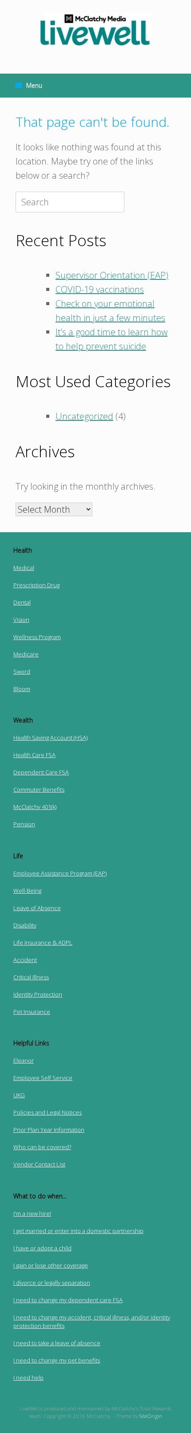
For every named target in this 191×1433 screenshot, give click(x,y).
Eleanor (23, 1060)
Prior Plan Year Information (48, 1130)
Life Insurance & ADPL (42, 942)
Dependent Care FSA (41, 772)
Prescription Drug (36, 585)
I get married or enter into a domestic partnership (78, 1231)
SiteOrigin (150, 1416)
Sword (21, 671)
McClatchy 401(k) (34, 807)
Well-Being (27, 891)
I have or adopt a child (42, 1248)
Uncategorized (84, 416)
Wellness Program (37, 637)
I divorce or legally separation (51, 1283)
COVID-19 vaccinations (100, 289)
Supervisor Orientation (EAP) (112, 275)
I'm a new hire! (32, 1213)
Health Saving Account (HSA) (50, 738)
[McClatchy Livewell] (95, 30)
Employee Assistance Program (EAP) (60, 873)
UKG (19, 1095)
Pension (24, 824)
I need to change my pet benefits (56, 1360)
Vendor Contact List (39, 1164)
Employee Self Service (42, 1078)
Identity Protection (37, 994)
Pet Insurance (31, 1012)
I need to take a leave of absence (56, 1343)
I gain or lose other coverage (50, 1265)
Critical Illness (31, 977)
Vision (21, 620)
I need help (28, 1378)
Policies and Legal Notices (47, 1112)
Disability (24, 925)
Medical (23, 568)
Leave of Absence (37, 908)
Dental (22, 602)
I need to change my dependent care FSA (68, 1300)
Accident (25, 960)
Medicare (26, 654)
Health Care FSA (34, 755)
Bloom (21, 689)
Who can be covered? (42, 1147)
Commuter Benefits (38, 789)
